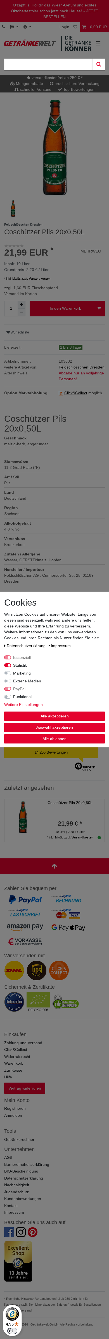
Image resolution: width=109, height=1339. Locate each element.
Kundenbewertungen (22, 1198)
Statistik (20, 665)
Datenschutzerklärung (23, 1178)
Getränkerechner (19, 1139)
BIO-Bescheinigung (21, 1171)
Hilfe (8, 1077)
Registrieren (15, 1108)
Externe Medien (27, 680)
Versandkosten (40, 278)
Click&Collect (15, 1049)
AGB (8, 1157)
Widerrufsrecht (17, 1056)
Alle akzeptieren (55, 715)
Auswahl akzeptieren (54, 727)
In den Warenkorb (65, 308)
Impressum (14, 1212)
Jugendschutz (16, 1192)
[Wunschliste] (75, 27)
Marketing (22, 673)
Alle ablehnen (54, 738)
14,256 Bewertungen (51, 752)
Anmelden (13, 1115)
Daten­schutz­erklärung (27, 645)
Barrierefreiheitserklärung (26, 1164)
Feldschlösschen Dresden (82, 367)
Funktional (22, 696)
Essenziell (22, 657)
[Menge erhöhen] (21, 305)
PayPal (19, 688)
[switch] (12, 1331)
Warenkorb (13, 1063)
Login (64, 27)
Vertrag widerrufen (24, 1088)
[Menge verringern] (21, 312)
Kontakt (11, 1205)
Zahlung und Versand (23, 1043)
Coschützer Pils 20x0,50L (70, 802)
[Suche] (98, 64)
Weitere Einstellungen (23, 704)
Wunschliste (19, 332)
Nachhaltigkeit (16, 1185)
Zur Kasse (13, 1070)
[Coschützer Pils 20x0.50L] (23, 817)
